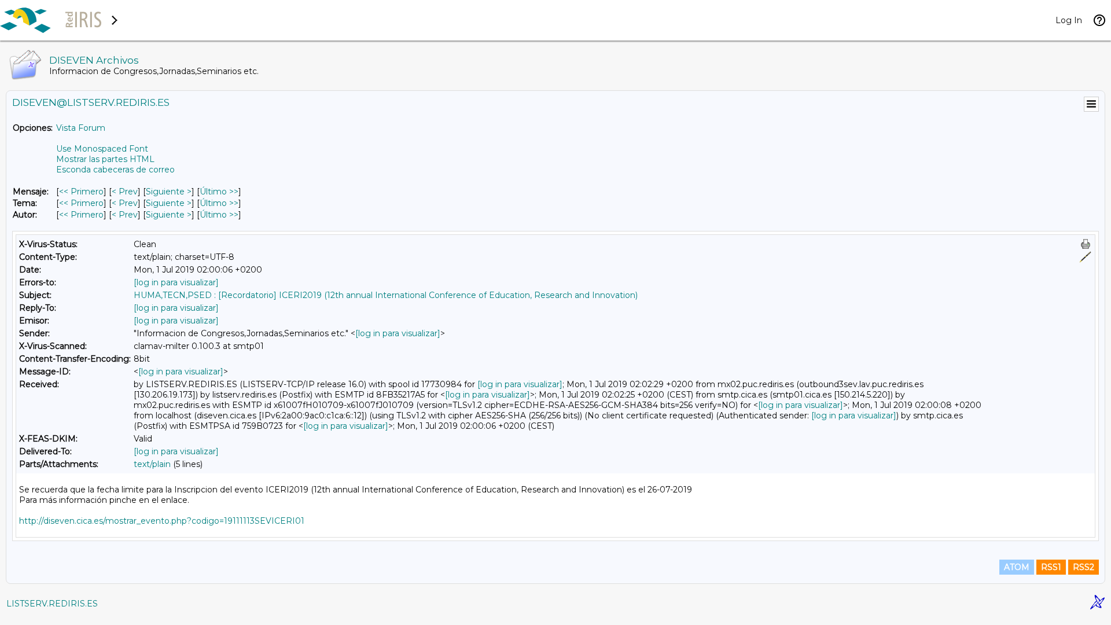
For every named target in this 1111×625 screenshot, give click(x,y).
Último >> (219, 191)
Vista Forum (80, 128)
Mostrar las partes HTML (105, 159)
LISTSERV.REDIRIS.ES (52, 603)
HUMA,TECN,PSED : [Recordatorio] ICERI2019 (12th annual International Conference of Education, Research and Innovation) (386, 295)
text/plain (152, 464)
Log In (1068, 20)
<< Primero (81, 191)
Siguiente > (169, 191)
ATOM (1016, 567)
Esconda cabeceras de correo (115, 169)
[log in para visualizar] (176, 282)
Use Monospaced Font (102, 149)
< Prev (125, 191)
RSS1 (1051, 567)
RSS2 (1083, 567)
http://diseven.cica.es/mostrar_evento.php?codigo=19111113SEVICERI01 (161, 521)
